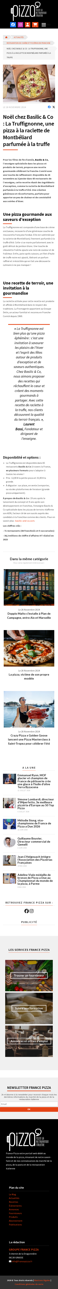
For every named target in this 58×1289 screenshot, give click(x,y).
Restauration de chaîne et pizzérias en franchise (28, 43)
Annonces (14, 1209)
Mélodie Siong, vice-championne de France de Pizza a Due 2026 (34, 823)
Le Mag (12, 1194)
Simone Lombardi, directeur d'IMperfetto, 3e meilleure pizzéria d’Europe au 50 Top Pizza (36, 804)
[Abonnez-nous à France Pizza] (35, 24)
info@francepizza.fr (22, 1261)
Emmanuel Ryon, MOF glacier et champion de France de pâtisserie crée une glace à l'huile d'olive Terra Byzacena (34, 781)
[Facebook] (26, 911)
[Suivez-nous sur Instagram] (20, 24)
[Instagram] (31, 911)
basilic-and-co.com (25, 520)
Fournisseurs (15, 1213)
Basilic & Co (41, 159)
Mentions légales (42, 1280)
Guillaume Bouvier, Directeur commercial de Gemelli (34, 841)
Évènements (15, 1205)
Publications (15, 1224)
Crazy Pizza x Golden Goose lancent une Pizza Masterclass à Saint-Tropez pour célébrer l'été (29, 739)
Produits (13, 1216)
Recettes (13, 1201)
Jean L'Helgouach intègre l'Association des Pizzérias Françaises (35, 859)
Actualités (18, 37)
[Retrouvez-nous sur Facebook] (13, 24)
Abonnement (15, 1220)
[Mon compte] (27, 24)
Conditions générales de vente (29, 1284)
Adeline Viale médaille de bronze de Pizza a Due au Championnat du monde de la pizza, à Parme (35, 879)
